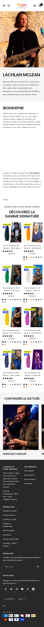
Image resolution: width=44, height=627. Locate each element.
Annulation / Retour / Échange (10, 544)
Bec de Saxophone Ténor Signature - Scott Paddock (32, 246)
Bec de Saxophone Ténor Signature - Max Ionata (11, 289)
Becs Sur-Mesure (30, 479)
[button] (8, 251)
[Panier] (39, 5)
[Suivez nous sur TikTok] (27, 589)
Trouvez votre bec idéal (10, 539)
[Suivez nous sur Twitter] (11, 589)
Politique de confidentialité (7, 524)
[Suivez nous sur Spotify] (33, 589)
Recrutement (7, 535)
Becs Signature (29, 475)
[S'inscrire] (38, 566)
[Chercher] (9, 5)
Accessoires (28, 483)
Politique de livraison (10, 511)
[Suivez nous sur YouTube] (22, 589)
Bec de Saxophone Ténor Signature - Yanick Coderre (11, 374)
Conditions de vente (9, 519)
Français (20, 599)
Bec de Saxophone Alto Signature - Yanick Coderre (33, 331)
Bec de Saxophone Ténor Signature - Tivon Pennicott (11, 331)
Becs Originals (29, 471)
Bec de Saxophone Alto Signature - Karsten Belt (32, 374)
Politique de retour (9, 515)
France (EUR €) (9, 599)
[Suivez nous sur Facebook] (5, 589)
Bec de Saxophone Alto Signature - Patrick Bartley (11, 246)
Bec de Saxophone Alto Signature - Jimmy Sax (32, 289)
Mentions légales (8, 530)
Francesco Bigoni (14, 454)
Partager (5, 199)
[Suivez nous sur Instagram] (16, 589)
